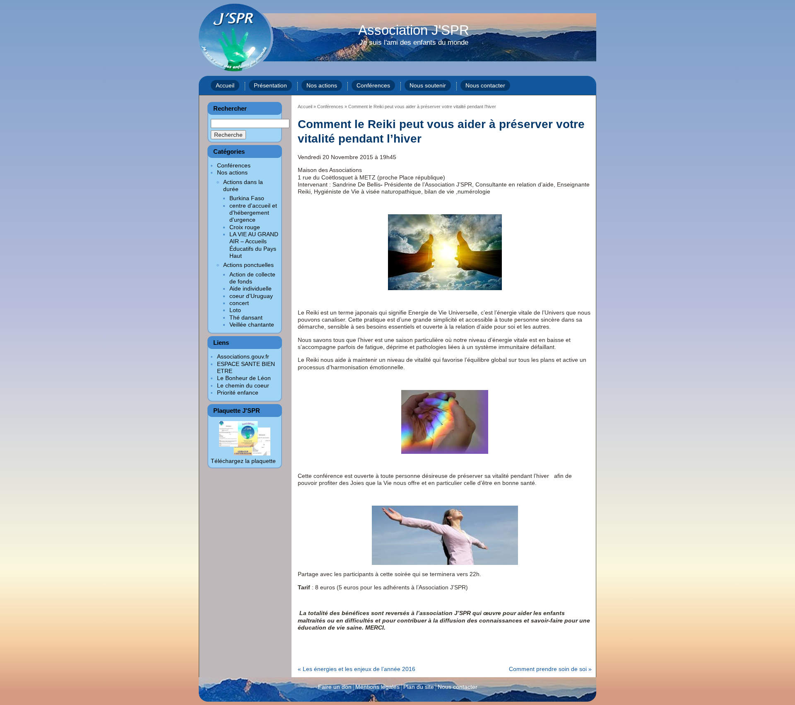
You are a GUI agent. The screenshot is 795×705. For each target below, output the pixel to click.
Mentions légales (377, 686)
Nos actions (321, 85)
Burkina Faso (246, 198)
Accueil (225, 85)
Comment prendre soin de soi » (550, 669)
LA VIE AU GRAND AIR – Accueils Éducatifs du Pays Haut (253, 245)
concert (239, 303)
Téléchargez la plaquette (243, 461)
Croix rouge (244, 227)
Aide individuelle (250, 288)
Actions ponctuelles (248, 265)
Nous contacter (485, 85)
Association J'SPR (413, 35)
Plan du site (418, 686)
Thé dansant (246, 317)
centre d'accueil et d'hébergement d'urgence (253, 212)
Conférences (373, 85)
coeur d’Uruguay (251, 296)
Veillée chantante (251, 324)
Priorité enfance (237, 392)
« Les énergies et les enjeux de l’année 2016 (356, 669)
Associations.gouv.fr (243, 356)
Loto (235, 310)
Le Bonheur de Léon (244, 378)
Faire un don (335, 686)
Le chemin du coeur (243, 385)
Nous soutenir (428, 85)
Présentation (270, 85)
